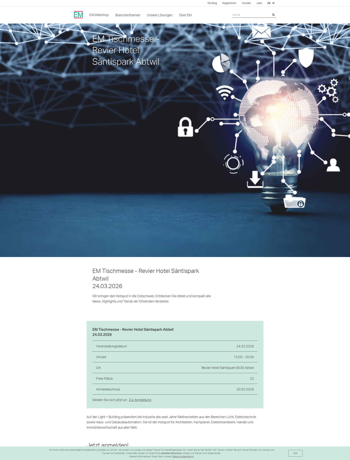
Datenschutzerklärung (183, 456)
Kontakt (246, 3)
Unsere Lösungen (159, 15)
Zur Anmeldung (140, 400)
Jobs (259, 3)
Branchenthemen (127, 15)
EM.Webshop (99, 15)
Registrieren (229, 3)
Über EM (185, 15)
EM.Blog (212, 3)
